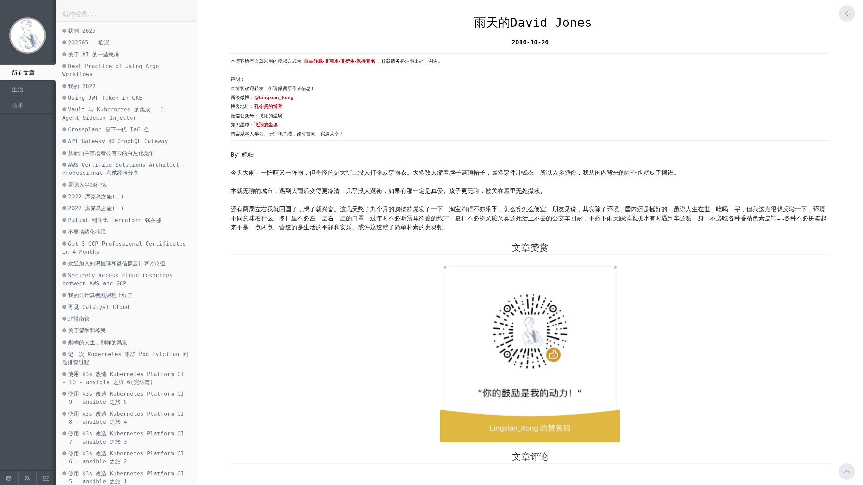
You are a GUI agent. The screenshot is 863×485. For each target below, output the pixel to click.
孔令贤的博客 (268, 106)
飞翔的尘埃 (266, 124)
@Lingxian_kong (274, 97)
